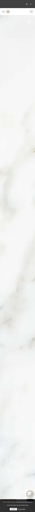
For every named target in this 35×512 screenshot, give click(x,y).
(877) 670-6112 (9, 171)
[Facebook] (4, 175)
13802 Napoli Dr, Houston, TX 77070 (17, 167)
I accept (13, 509)
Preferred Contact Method (13, 207)
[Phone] (26, 4)
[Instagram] (7, 175)
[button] (30, 495)
